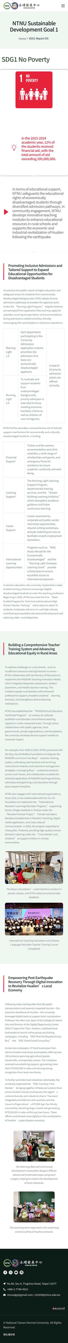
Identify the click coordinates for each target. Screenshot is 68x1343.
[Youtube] (16, 1272)
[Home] (21, 5)
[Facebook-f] (5, 1272)
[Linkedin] (21, 1272)
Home (22, 38)
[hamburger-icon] (63, 5)
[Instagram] (11, 1272)
